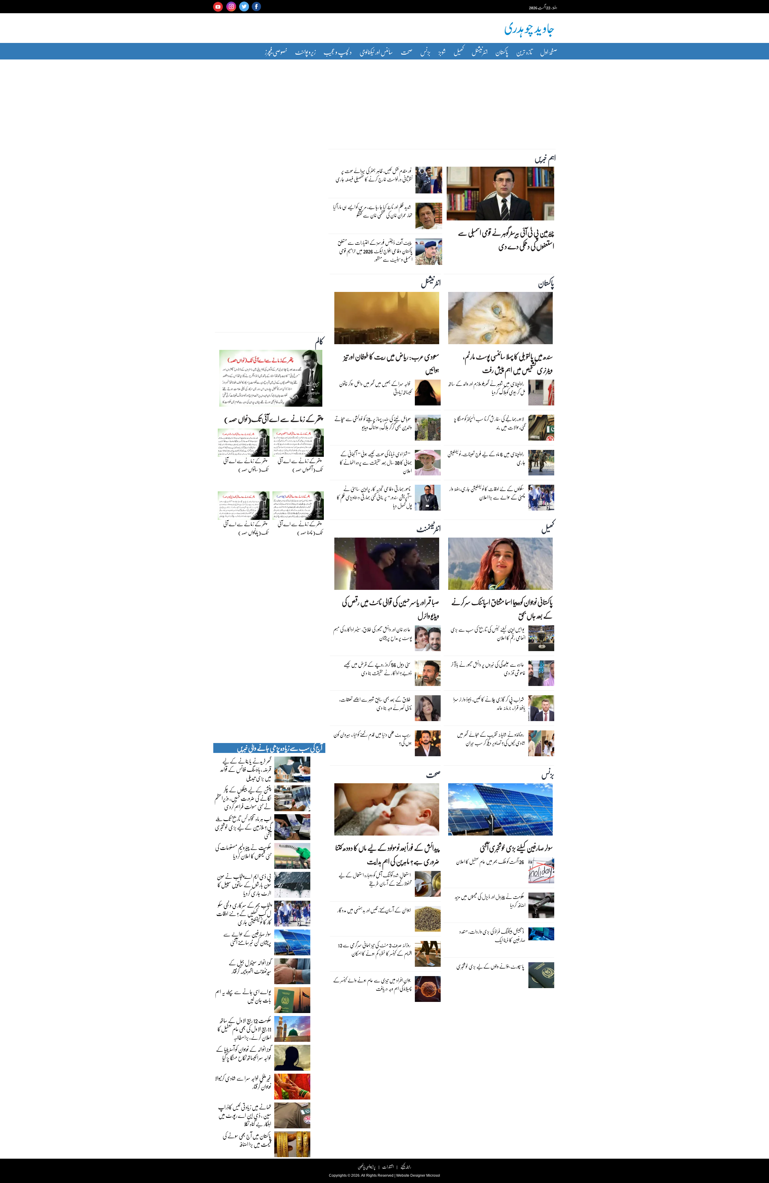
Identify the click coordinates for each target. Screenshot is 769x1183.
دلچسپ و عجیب (338, 52)
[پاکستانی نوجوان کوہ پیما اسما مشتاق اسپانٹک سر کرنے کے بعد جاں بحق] (500, 565)
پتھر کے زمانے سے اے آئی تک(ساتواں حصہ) (245, 465)
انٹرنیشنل (480, 52)
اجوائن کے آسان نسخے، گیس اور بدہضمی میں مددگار (374, 910)
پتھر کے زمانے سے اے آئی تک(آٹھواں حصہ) (300, 465)
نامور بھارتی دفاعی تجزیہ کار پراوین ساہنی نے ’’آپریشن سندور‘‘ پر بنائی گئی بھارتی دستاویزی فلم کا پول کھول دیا (374, 497)
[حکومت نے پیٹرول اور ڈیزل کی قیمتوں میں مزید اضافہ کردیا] (541, 906)
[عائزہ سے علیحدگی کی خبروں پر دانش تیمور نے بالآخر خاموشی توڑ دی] (541, 674)
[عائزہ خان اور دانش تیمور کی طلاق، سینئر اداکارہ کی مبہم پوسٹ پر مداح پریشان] (428, 639)
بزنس (425, 52)
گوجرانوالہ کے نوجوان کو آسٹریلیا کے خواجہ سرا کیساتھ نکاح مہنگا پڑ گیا (243, 1053)
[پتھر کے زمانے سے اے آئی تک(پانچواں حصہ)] (243, 507)
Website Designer (410, 1175)
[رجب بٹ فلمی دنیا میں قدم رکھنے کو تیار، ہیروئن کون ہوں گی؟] (428, 744)
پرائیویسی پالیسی (367, 1167)
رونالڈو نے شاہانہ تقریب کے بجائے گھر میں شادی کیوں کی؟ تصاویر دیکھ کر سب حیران (491, 738)
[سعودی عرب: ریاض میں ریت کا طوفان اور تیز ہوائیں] (386, 319)
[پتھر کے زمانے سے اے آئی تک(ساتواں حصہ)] (243, 444)
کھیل (459, 52)
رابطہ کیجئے (405, 1167)
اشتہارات (388, 1167)
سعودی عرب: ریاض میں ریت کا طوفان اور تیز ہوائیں (391, 363)
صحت (406, 52)
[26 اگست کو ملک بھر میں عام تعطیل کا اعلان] (541, 871)
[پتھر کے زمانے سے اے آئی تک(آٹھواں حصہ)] (298, 444)
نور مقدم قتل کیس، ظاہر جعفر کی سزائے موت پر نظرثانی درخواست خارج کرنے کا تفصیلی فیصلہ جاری (374, 175)
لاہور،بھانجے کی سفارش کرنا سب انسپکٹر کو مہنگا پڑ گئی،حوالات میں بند (489, 423)
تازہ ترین (524, 52)
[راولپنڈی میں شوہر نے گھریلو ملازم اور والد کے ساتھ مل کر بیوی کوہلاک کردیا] (541, 394)
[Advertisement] (384, 100)
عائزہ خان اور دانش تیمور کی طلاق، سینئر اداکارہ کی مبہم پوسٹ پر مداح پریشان (372, 633)
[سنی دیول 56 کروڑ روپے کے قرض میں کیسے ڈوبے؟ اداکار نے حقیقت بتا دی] (428, 674)
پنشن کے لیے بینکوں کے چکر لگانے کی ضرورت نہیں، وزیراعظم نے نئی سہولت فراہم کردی (242, 798)
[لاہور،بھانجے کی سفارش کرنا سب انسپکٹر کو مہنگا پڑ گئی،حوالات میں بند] (541, 429)
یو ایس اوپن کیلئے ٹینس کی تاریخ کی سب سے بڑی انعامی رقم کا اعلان (488, 633)
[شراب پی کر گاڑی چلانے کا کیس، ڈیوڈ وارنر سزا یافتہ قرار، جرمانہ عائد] (541, 709)
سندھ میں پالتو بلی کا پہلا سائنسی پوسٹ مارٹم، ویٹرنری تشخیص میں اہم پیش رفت (508, 363)
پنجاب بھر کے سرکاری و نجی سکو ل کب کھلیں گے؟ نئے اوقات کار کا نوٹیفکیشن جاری (243, 913)
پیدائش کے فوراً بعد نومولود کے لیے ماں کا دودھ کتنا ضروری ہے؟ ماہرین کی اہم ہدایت (387, 854)
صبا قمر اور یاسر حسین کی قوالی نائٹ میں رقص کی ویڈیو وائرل (390, 608)
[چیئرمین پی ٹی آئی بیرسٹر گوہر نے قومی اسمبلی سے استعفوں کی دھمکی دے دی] (500, 195)
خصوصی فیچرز (276, 52)
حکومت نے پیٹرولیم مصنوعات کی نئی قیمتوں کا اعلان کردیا (243, 851)
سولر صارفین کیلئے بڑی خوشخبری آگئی (516, 847)
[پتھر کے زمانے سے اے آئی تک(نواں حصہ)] (270, 379)
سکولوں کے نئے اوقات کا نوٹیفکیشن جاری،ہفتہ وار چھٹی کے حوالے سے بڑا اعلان (487, 493)
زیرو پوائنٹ (305, 52)
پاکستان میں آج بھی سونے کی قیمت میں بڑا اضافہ (247, 1140)
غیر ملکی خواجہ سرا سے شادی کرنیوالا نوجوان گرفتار (243, 1082)
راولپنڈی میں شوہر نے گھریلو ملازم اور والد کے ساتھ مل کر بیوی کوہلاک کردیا (486, 388)
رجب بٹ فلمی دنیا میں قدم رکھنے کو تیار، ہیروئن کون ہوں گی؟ (372, 738)
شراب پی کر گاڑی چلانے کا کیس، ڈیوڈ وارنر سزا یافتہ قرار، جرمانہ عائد (489, 703)
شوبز (442, 52)
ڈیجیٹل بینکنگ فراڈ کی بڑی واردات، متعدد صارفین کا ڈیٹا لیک (492, 935)
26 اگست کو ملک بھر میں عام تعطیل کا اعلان (490, 861)
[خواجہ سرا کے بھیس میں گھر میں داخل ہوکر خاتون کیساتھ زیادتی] (428, 394)
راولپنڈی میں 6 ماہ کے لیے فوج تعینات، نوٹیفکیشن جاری (486, 458)
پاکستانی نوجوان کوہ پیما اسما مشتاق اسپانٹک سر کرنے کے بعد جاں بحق (502, 608)
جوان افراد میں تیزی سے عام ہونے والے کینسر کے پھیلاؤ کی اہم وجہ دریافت (372, 984)
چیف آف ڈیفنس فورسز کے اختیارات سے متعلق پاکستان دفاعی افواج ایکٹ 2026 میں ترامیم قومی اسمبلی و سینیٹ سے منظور (375, 250)
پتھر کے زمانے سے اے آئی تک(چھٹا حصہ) (300, 528)
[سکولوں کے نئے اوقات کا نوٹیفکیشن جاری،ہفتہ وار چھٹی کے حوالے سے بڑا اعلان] (541, 499)
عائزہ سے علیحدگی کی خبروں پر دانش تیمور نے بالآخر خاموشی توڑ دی (488, 668)
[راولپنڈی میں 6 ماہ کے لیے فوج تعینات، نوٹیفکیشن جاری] (541, 464)
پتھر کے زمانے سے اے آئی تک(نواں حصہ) (273, 419)
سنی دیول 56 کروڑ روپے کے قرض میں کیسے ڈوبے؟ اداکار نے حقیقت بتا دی (378, 668)
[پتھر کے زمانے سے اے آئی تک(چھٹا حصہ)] (298, 507)
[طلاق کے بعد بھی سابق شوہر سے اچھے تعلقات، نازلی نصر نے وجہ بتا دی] (428, 709)
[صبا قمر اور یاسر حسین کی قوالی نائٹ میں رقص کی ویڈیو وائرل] (386, 565)
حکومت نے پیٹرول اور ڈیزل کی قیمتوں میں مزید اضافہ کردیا (490, 900)
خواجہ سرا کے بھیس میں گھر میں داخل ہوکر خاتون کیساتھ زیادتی (375, 388)
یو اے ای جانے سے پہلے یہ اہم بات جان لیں (243, 995)
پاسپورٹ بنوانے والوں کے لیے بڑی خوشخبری (490, 966)
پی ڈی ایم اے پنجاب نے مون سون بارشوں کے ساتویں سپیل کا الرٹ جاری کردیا (244, 884)
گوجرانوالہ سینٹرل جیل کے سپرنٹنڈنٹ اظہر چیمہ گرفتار (250, 967)
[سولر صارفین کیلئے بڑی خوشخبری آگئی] (500, 810)
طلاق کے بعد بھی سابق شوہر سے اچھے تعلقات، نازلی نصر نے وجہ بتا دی (375, 703)
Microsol (433, 1175)
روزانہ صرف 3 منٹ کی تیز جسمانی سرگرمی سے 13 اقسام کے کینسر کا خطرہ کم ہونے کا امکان (375, 949)
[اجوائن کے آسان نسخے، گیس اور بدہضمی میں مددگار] (428, 920)
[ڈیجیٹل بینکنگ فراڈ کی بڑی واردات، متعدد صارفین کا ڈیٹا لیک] (541, 935)
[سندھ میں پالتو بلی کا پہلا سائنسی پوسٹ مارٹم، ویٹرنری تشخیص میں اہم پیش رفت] (500, 319)
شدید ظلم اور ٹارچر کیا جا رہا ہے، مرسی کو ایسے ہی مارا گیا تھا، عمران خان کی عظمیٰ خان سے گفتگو (372, 211)
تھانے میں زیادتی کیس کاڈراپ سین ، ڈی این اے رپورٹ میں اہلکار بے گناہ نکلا (244, 1115)
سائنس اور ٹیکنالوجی (376, 52)
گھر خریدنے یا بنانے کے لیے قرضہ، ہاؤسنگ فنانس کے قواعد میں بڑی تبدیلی (245, 769)
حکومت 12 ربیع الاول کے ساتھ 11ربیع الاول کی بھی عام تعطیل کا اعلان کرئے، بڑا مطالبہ (244, 1028)
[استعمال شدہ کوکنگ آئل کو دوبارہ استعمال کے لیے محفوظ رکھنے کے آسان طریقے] (428, 885)
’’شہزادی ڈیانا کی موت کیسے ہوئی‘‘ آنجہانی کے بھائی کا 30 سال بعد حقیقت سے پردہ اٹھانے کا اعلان (376, 462)
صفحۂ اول (548, 52)
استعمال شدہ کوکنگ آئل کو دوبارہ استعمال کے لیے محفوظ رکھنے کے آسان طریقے (375, 879)
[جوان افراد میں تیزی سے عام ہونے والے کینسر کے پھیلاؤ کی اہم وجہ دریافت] (428, 990)
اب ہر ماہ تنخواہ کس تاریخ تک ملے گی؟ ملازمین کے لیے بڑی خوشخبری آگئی (243, 826)
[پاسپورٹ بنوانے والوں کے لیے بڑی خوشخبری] (541, 976)
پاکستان (501, 52)
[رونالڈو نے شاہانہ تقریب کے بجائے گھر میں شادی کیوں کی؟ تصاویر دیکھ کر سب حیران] (541, 744)
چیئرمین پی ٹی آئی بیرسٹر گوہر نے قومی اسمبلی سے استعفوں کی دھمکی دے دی (506, 239)
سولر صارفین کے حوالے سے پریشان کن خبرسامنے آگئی (247, 938)
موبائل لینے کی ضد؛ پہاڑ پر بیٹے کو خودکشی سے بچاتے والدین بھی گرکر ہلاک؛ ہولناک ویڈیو (373, 423)
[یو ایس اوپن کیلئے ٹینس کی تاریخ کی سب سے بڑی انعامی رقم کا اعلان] (541, 639)
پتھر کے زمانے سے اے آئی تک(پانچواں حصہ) (245, 528)
